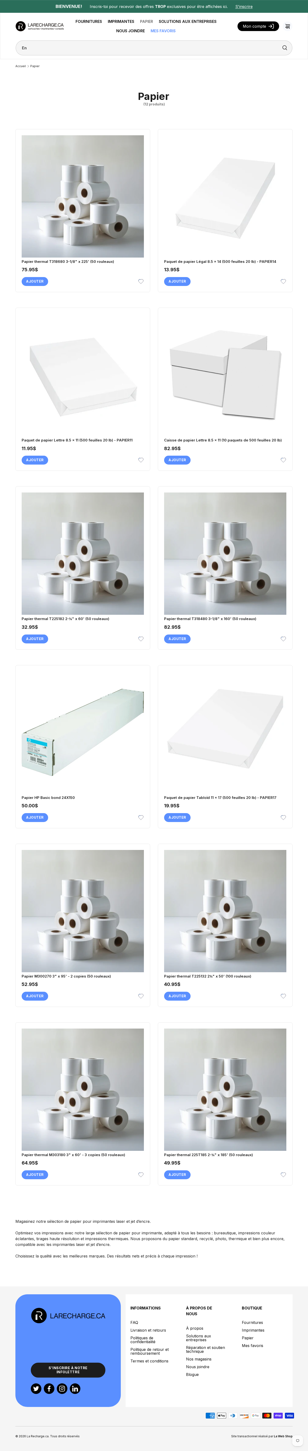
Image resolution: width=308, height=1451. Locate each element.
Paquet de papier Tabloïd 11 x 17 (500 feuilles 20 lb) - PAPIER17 (220, 797)
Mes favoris (252, 1345)
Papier (34, 66)
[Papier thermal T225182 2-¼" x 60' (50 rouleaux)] (83, 553)
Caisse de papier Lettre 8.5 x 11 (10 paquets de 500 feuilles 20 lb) (223, 440)
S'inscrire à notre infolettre (68, 1370)
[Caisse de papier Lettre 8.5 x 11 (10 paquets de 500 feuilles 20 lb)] (225, 375)
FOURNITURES (89, 21)
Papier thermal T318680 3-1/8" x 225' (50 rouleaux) (68, 261)
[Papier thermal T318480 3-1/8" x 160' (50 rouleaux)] (225, 553)
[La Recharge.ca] (68, 1310)
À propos (194, 1328)
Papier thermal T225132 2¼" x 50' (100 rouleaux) (207, 976)
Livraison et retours (148, 1330)
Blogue (192, 1374)
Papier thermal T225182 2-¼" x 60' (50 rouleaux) (65, 618)
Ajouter (35, 281)
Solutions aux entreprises (198, 1338)
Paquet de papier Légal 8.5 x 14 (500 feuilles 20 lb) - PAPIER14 (220, 261)
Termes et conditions (149, 1361)
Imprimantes (253, 1330)
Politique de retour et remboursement (149, 1351)
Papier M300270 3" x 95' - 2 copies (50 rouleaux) (66, 976)
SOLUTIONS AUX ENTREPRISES (188, 21)
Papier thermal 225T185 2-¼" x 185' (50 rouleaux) (208, 1155)
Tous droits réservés (65, 1436)
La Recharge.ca (38, 1436)
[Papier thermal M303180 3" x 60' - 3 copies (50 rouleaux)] (83, 1090)
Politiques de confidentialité (142, 1339)
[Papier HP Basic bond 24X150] (83, 732)
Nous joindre (197, 1366)
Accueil (20, 66)
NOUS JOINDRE (130, 30)
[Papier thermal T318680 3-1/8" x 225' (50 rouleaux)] (83, 196)
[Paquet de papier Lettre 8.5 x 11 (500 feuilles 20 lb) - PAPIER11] (83, 375)
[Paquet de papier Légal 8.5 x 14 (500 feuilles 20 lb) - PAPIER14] (225, 196)
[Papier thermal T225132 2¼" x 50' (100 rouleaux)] (225, 911)
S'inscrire (244, 6)
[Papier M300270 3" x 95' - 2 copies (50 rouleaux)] (83, 911)
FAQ (134, 1322)
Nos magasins (199, 1359)
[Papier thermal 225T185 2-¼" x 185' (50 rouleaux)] (225, 1090)
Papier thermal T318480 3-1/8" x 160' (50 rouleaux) (210, 618)
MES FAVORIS (163, 30)
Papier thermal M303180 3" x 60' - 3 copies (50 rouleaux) (73, 1155)
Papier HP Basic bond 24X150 (48, 797)
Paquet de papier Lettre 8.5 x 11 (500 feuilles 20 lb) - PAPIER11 (77, 440)
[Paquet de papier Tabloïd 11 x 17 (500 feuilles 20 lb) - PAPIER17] (225, 732)
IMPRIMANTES (121, 21)
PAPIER (146, 21)
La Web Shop (283, 1436)
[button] (287, 26)
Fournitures (252, 1322)
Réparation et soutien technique (205, 1349)
